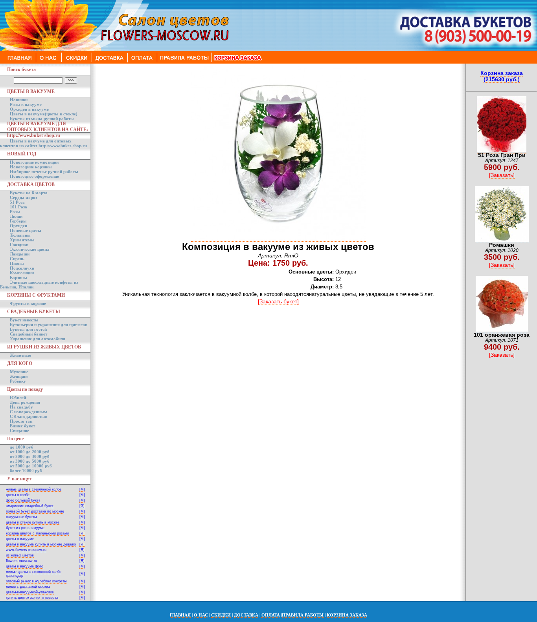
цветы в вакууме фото (24, 566)
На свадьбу (21, 407)
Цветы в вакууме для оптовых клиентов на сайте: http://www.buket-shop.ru (43, 143)
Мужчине (19, 371)
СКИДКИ (221, 615)
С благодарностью (28, 416)
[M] (82, 489)
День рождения (25, 402)
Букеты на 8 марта (29, 192)
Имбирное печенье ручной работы (44, 171)
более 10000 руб (26, 470)
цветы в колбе (17, 495)
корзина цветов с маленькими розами (37, 533)
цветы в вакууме (20, 539)
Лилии (16, 216)
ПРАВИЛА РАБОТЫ (303, 615)
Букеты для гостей (28, 329)
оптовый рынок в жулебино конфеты (36, 581)
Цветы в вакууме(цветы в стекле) (43, 113)
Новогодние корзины (31, 166)
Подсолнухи (22, 268)
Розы (15, 211)
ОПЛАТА (270, 615)
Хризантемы (22, 239)
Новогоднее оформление (34, 176)
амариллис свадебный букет (29, 506)
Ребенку (18, 381)
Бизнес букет (22, 425)
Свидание (19, 430)
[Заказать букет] (278, 301)
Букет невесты (24, 319)
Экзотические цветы (30, 249)
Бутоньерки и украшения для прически (48, 324)
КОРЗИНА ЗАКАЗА (347, 615)
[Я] (82, 533)
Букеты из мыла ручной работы (42, 118)
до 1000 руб (21, 447)
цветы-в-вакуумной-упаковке (30, 592)
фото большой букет (23, 500)
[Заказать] (502, 175)
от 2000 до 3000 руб (30, 456)
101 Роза (18, 206)
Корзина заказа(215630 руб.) (501, 76)
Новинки (19, 99)
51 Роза (17, 202)
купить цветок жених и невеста (32, 598)
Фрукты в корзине (28, 303)
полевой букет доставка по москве (35, 511)
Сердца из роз (23, 197)
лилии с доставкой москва (28, 587)
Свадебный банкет (28, 334)
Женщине (19, 376)
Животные (20, 355)
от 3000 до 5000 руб (30, 461)
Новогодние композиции (34, 162)
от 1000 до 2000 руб (30, 451)
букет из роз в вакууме (25, 528)
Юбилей (18, 397)
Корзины (18, 277)
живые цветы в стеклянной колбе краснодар (33, 574)
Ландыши (19, 254)
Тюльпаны (20, 235)
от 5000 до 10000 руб (31, 465)
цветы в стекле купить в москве (32, 522)
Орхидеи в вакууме (29, 109)
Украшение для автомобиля (37, 338)
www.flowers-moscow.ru (26, 550)
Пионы (17, 263)
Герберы (18, 221)
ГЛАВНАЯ (180, 615)
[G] (82, 506)
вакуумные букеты (21, 517)
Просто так (21, 421)
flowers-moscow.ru (21, 561)
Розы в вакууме (26, 104)
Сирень (17, 258)
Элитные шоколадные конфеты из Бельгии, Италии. (39, 284)
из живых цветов (20, 555)
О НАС (201, 615)
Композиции (22, 272)
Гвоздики (19, 244)
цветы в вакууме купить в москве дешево (41, 544)
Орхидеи (18, 225)
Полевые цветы (25, 230)
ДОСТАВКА (246, 615)
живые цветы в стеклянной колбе (33, 489)
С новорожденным (28, 411)
